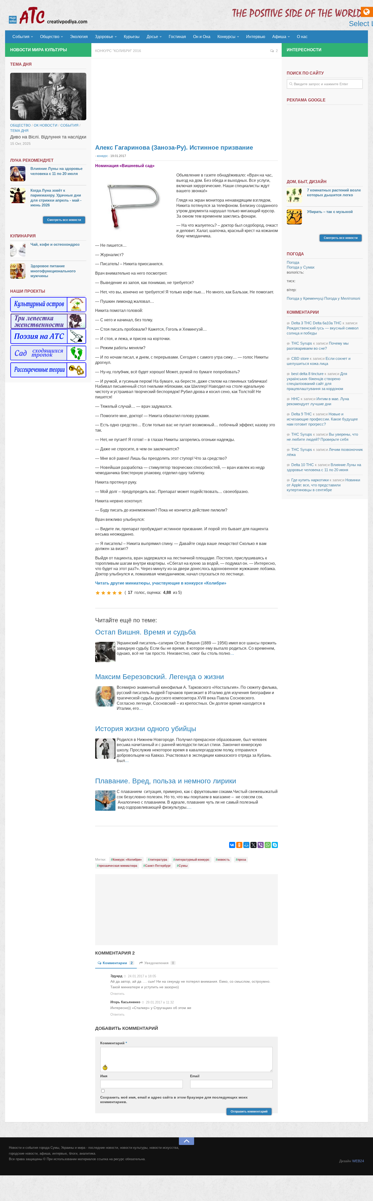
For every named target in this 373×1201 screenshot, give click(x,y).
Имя (103, 1076)
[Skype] (275, 845)
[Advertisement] (186, 98)
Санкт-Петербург (158, 866)
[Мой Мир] (246, 845)
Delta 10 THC (302, 465)
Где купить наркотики (310, 480)
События (20, 36)
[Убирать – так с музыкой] (294, 217)
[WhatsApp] (268, 845)
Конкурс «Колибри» (127, 859)
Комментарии (118, 963)
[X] (253, 845)
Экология (79, 36)
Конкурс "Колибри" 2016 (118, 51)
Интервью (255, 36)
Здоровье (104, 36)
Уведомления (159, 963)
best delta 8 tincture (307, 374)
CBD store (300, 358)
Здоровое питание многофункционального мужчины (53, 271)
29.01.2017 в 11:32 (160, 1002)
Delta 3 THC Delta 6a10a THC (316, 323)
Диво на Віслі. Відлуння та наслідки (48, 136)
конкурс (102, 156)
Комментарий (113, 1043)
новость (223, 859)
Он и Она (201, 36)
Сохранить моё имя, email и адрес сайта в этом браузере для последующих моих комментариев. (174, 1099)
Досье (152, 36)
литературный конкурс (192, 859)
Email (194, 1076)
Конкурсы (226, 36)
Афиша (279, 36)
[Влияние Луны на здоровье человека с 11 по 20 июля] (17, 174)
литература (158, 859)
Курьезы (132, 36)
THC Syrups (301, 343)
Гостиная (177, 36)
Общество (49, 36)
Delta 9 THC (301, 414)
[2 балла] (103, 592)
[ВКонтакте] (232, 845)
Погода (293, 262)
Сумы (183, 866)
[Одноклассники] (239, 845)
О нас (302, 36)
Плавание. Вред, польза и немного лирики (165, 781)
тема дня (19, 131)
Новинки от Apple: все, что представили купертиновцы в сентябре (323, 485)
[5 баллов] (120, 592)
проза (242, 859)
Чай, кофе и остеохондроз (54, 244)
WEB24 (358, 1161)
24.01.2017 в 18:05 (142, 976)
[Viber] (261, 845)
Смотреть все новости (64, 220)
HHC (295, 399)
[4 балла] (114, 592)
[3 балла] (108, 592)
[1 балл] (97, 592)
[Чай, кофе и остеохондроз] (17, 250)
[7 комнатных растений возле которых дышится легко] (294, 196)
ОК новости (45, 125)
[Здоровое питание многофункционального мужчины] (17, 271)
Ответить (117, 994)
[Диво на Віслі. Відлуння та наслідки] (48, 96)
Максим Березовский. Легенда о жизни (159, 677)
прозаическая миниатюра (118, 866)
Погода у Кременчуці (305, 298)
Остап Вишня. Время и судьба (145, 632)
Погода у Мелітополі (342, 298)
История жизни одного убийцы (145, 729)
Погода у (301, 267)
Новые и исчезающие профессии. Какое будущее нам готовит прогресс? (322, 419)
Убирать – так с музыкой (330, 211)
